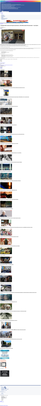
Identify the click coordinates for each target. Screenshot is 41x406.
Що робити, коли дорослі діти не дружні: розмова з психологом (7, 6)
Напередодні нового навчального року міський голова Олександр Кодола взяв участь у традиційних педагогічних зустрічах (16, 227)
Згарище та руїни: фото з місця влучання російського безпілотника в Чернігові (10, 180)
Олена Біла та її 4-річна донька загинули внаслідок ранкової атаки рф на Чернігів (11, 162)
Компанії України (3, 388)
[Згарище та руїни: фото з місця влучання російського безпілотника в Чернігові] (6, 179)
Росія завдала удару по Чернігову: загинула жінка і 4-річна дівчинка (9, 199)
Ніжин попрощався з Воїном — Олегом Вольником (6, 264)
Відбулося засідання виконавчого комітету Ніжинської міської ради (8, 5)
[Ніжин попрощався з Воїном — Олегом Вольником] (6, 263)
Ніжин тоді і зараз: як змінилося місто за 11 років (6, 208)
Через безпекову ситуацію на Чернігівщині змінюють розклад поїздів (8, 7)
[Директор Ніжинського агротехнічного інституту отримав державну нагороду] (6, 216)
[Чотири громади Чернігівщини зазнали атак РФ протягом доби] (6, 300)
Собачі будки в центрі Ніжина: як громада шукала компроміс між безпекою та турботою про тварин (13, 311)
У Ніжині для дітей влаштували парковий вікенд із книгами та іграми (9, 236)
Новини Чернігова (3, 397)
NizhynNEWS (2, 396)
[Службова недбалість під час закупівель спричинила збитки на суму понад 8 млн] (6, 151)
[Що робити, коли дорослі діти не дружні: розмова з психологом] (6, 123)
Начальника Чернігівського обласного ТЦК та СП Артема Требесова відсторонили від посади (11, 4)
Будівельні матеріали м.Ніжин (4, 18)
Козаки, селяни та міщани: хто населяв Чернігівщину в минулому (8, 320)
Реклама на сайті (2, 391)
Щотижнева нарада (2, 273)
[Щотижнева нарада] (6, 272)
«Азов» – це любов (2, 255)
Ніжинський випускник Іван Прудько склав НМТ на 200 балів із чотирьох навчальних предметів (13, 329)
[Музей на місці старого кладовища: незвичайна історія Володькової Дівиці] (6, 244)
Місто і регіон (2, 387)
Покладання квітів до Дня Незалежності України (6, 348)
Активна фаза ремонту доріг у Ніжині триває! (6, 78)
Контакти (2, 17)
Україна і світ (2, 15)
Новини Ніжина (3, 16)
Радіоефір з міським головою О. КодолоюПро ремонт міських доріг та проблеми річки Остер (12, 134)
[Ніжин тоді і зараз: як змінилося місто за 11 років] (6, 207)
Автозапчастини (3, 19)
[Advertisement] (18, 381)
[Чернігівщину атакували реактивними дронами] (6, 114)
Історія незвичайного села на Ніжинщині (5, 171)
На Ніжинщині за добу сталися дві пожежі (5, 283)
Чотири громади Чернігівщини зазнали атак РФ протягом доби (8, 301)
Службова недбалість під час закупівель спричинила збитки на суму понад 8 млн (10, 152)
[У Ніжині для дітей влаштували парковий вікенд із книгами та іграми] (6, 235)
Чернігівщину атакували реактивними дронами (6, 115)
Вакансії (2, 389)
